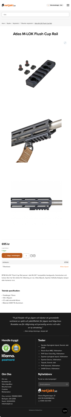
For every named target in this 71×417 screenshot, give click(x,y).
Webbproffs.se (38, 410)
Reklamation (6, 392)
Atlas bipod (64, 266)
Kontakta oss (6, 381)
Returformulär (6, 386)
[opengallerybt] (65, 42)
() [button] (66, 411)
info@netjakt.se (7, 403)
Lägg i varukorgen (13, 255)
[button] (55, 5)
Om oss (4, 379)
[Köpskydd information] (6, 348)
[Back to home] (9, 5)
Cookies (5, 389)
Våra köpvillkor (7, 384)
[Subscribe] (67, 384)
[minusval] (31, 255)
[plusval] (34, 255)
